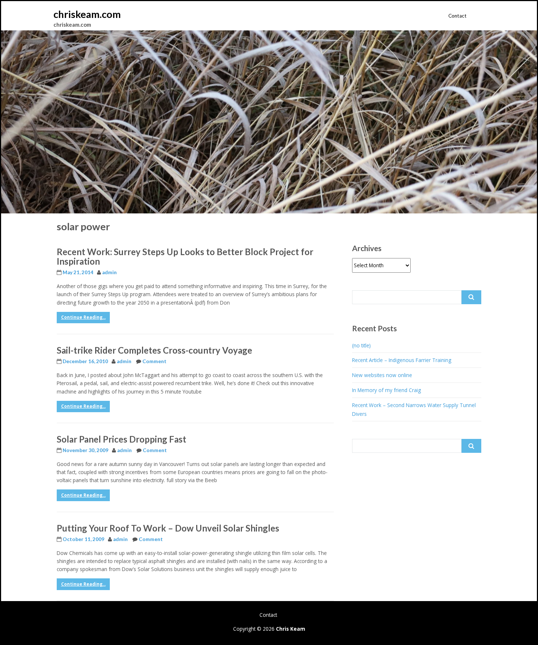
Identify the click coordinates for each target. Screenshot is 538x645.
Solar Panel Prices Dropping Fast (121, 439)
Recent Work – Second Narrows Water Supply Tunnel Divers (414, 409)
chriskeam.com (87, 14)
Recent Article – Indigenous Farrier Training (401, 360)
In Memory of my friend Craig (386, 390)
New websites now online (382, 375)
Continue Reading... (83, 317)
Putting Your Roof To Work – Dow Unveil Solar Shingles (168, 528)
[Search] (471, 297)
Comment (154, 361)
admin (109, 272)
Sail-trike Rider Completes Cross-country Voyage (154, 350)
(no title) (361, 345)
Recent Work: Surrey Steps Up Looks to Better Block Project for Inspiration (185, 256)
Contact (457, 16)
